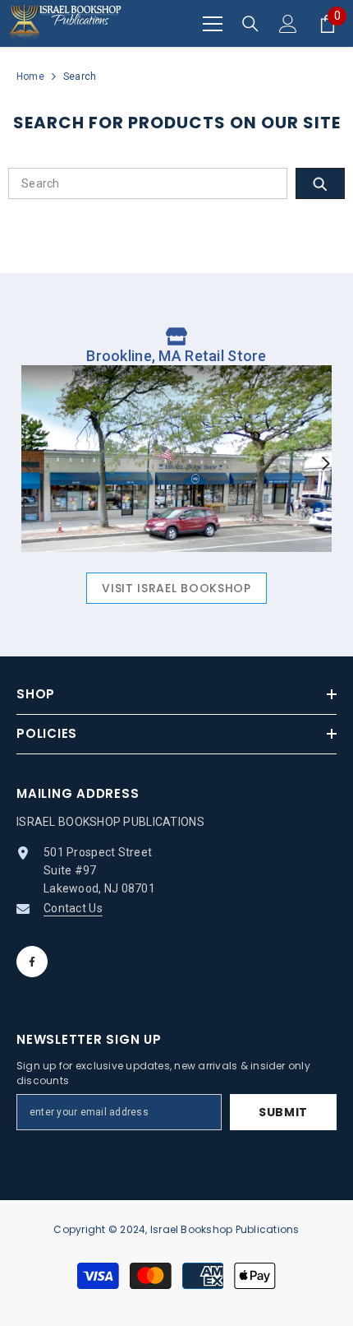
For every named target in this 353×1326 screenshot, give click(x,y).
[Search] (250, 24)
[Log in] (288, 24)
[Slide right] (325, 464)
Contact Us (73, 908)
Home (30, 76)
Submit (283, 1112)
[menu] (212, 24)
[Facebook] (32, 961)
